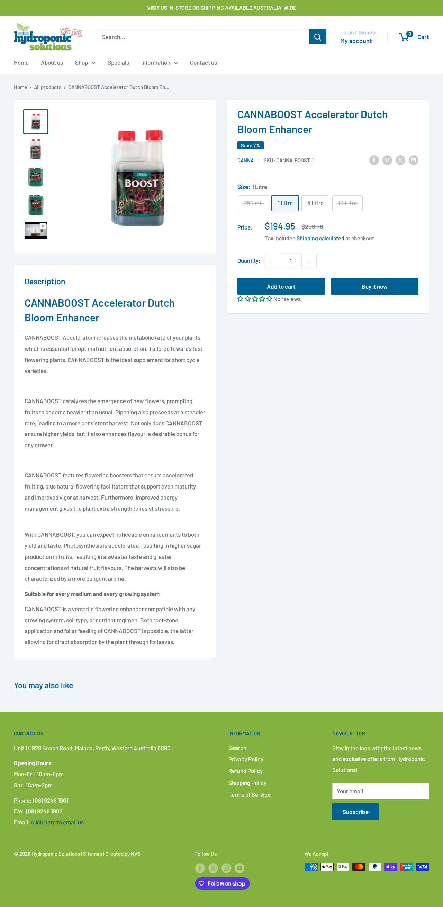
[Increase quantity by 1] (309, 261)
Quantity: (249, 260)
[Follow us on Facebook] (200, 868)
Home (21, 62)
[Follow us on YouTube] (239, 868)
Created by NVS (123, 853)
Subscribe (356, 811)
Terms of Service (249, 794)
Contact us (203, 62)
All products (47, 87)
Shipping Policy (247, 782)
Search (237, 747)
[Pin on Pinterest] (387, 159)
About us (52, 62)
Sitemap (92, 853)
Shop (81, 62)
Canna (245, 160)
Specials (118, 62)
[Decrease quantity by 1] (272, 261)
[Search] (317, 36)
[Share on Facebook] (374, 159)
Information (155, 62)
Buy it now (375, 286)
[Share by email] (413, 159)
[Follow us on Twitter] (213, 868)
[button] (254, 298)
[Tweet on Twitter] (400, 159)
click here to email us (57, 822)
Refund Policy (245, 770)
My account (356, 40)
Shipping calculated (320, 238)
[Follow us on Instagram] (226, 868)
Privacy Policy (245, 758)
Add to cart (281, 286)
